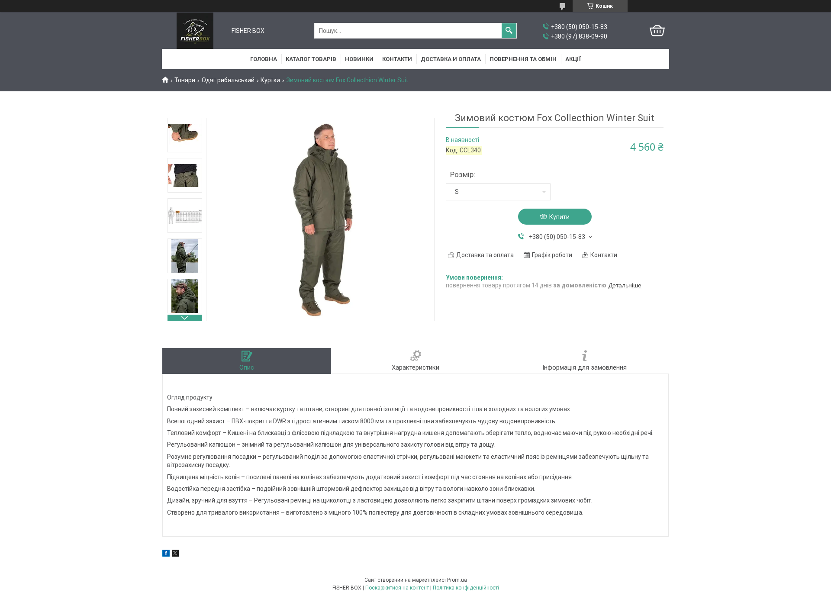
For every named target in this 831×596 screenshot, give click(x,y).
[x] (175, 554)
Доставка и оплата (451, 59)
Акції (573, 59)
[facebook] (166, 554)
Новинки (359, 59)
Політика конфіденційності (466, 588)
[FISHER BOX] (195, 30)
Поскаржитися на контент (397, 588)
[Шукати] (509, 30)
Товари (184, 80)
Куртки (270, 80)
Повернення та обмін (523, 59)
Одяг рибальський (228, 80)
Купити (559, 216)
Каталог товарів (311, 59)
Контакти (397, 59)
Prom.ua (457, 580)
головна (263, 59)
